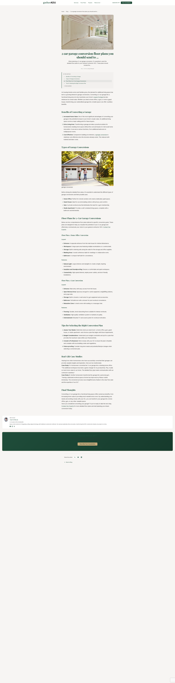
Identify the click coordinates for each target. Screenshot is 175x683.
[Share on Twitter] (74, 457)
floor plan (92, 370)
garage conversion (101, 135)
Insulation (67, 269)
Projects (90, 2)
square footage (98, 97)
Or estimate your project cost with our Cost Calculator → (87, 447)
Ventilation (67, 315)
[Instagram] (12, 426)
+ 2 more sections (68, 85)
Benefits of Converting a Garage (73, 76)
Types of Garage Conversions (73, 78)
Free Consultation (126, 2)
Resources (97, 2)
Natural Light (68, 264)
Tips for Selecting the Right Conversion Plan (76, 83)
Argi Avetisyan (14, 420)
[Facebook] (10, 426)
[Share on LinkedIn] (81, 457)
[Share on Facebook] (78, 457)
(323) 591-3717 (116, 2)
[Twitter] (14, 426)
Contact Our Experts (68, 406)
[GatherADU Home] (49, 2)
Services (76, 2)
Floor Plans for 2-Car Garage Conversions (76, 81)
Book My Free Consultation (87, 444)
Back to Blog (69, 462)
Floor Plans (83, 2)
